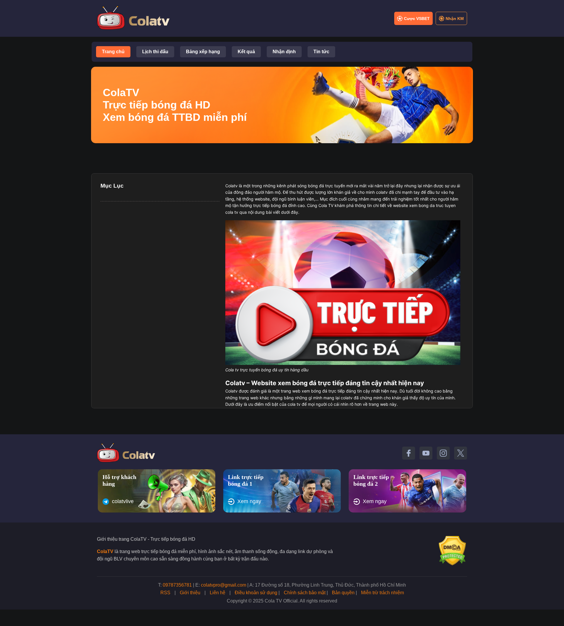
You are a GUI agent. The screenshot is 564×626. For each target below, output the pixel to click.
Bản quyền (343, 592)
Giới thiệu (190, 592)
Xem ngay (249, 501)
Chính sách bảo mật (304, 592)
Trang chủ (113, 51)
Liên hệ (217, 592)
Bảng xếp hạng (203, 51)
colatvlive (123, 501)
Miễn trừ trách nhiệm (382, 592)
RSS (165, 592)
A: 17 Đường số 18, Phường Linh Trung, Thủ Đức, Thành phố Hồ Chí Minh (327, 584)
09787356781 (177, 584)
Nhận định (284, 51)
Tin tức (321, 51)
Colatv (231, 185)
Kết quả (246, 51)
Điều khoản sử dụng (256, 592)
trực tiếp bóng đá (270, 205)
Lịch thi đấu (155, 51)
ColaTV (105, 551)
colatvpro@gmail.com (223, 584)
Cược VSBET (417, 18)
